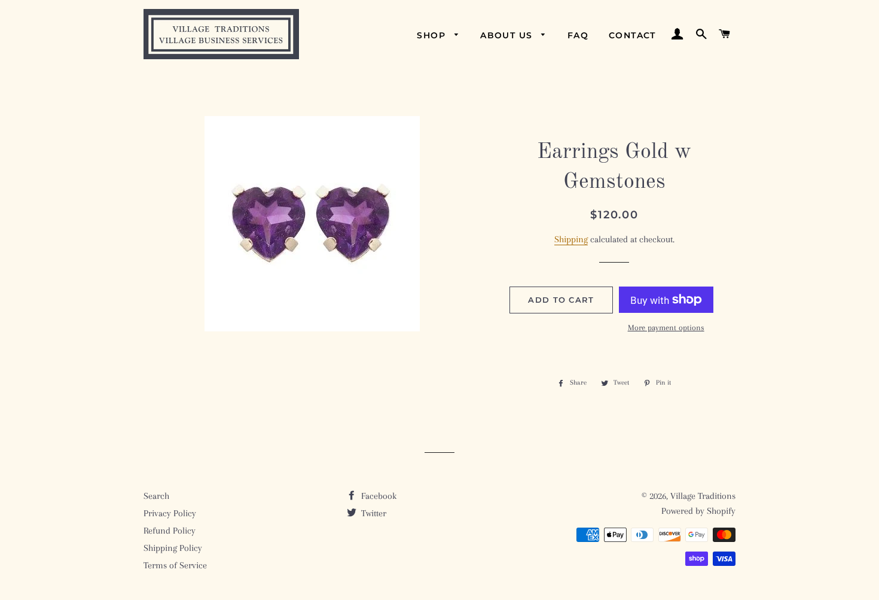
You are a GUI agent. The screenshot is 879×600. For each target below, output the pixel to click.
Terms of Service (175, 565)
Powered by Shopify (698, 510)
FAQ (577, 35)
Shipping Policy (173, 548)
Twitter (372, 513)
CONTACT (632, 35)
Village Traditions (702, 496)
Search (156, 496)
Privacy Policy (170, 513)
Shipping (571, 239)
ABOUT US (508, 35)
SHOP (432, 35)
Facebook (377, 496)
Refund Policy (170, 530)
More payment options (666, 327)
